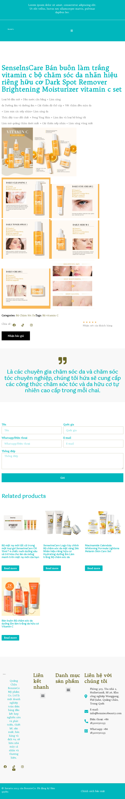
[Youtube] (13, 769)
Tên (4, 424)
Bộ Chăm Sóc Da (25, 315)
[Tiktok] (22, 325)
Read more (10, 568)
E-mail (67, 438)
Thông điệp (8, 451)
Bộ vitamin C (50, 315)
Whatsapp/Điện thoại (14, 438)
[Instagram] (31, 325)
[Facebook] (14, 325)
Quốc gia (68, 424)
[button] (42, 695)
